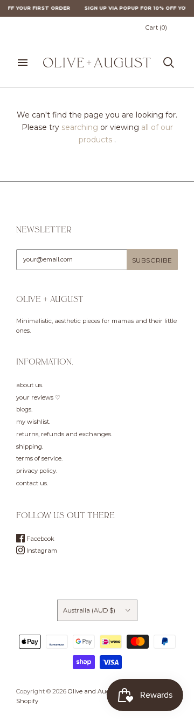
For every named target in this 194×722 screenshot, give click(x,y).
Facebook (39, 538)
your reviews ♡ (38, 397)
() (156, 27)
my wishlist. (33, 421)
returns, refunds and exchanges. (64, 434)
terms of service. (39, 458)
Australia (89, 610)
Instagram (41, 550)
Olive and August (93, 691)
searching (79, 127)
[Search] (169, 62)
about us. (29, 385)
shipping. (29, 446)
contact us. (32, 483)
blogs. (24, 409)
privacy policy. (36, 471)
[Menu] (22, 62)
